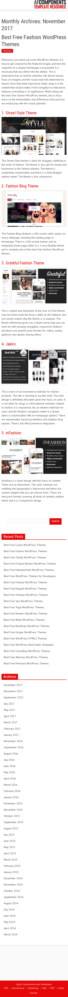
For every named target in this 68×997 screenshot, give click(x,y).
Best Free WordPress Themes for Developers (30, 576)
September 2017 (13, 697)
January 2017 (11, 735)
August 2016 (11, 753)
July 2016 (9, 760)
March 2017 (10, 722)
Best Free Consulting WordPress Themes (27, 651)
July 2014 (9, 909)
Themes (7, 50)
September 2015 (13, 822)
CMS (44, 988)
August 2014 (11, 903)
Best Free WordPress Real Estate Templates (29, 644)
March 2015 (10, 859)
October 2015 (12, 816)
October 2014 (12, 890)
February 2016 (12, 791)
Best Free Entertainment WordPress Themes (29, 570)
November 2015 (13, 809)
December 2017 (13, 685)
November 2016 (13, 741)
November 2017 (13, 691)
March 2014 (10, 934)
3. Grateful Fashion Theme (23, 263)
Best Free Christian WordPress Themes (26, 594)
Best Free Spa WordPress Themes (23, 601)
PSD (6, 988)
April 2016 (10, 778)
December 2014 (13, 878)
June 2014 (9, 915)
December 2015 (13, 803)
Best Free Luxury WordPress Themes (25, 545)
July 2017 (9, 703)
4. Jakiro (9, 344)
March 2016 (10, 784)
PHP (52, 988)
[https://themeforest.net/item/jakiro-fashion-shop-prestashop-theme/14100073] (34, 366)
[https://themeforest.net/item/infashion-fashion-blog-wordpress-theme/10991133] (34, 455)
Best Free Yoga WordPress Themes (24, 607)
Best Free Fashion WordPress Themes (25, 551)
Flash (61, 988)
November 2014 (13, 884)
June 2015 (9, 841)
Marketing (33, 988)
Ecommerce (18, 988)
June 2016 (9, 766)
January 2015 (11, 872)
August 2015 (11, 828)
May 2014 (9, 922)
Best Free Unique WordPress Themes (25, 632)
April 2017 (10, 716)
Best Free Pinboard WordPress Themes (26, 663)
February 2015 (12, 866)
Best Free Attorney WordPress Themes (26, 657)
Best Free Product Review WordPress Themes (30, 563)
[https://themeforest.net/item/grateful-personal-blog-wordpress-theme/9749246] (34, 285)
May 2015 (9, 847)
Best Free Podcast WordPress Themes (25, 582)
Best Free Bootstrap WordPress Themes (26, 626)
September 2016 (13, 747)
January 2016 (11, 797)
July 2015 (9, 834)
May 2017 (9, 710)
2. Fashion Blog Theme (20, 186)
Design (34, 992)
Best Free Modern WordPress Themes (25, 613)
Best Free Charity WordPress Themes (25, 557)
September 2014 (13, 897)
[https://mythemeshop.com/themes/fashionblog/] (34, 208)
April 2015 (10, 853)
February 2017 (12, 728)
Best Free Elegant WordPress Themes (25, 588)
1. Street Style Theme (19, 113)
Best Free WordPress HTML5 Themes (25, 638)
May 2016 (9, 772)
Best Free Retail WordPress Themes (24, 619)
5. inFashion (11, 433)
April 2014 (10, 928)
